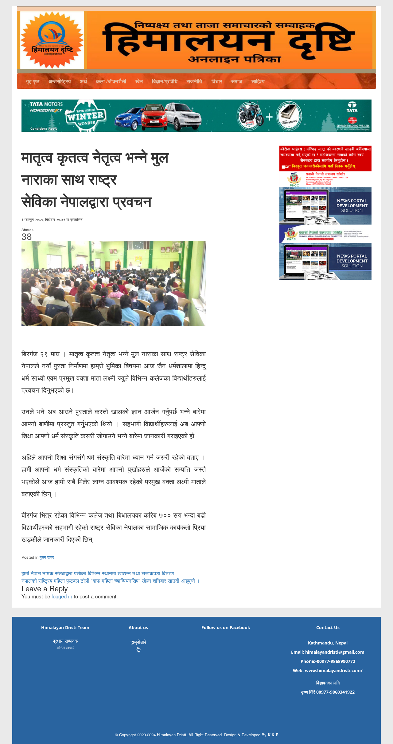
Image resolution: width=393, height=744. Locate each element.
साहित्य (257, 81)
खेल (139, 81)
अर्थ (83, 81)
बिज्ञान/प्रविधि (164, 81)
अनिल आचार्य (65, 647)
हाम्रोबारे (138, 642)
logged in (62, 596)
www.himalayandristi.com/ (334, 670)
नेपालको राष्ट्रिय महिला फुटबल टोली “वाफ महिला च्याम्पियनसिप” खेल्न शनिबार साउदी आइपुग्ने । (110, 580)
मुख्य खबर (47, 557)
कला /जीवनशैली (111, 81)
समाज (236, 81)
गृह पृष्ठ (32, 81)
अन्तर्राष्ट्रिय (60, 81)
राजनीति (194, 81)
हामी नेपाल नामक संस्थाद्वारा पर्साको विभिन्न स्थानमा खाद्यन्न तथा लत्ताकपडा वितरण (97, 573)
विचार (217, 81)
